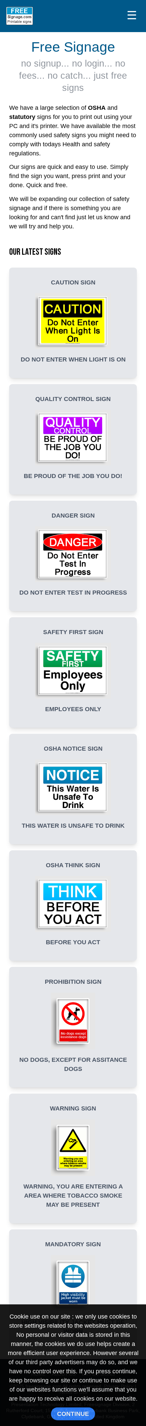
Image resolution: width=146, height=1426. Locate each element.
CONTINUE (73, 1413)
